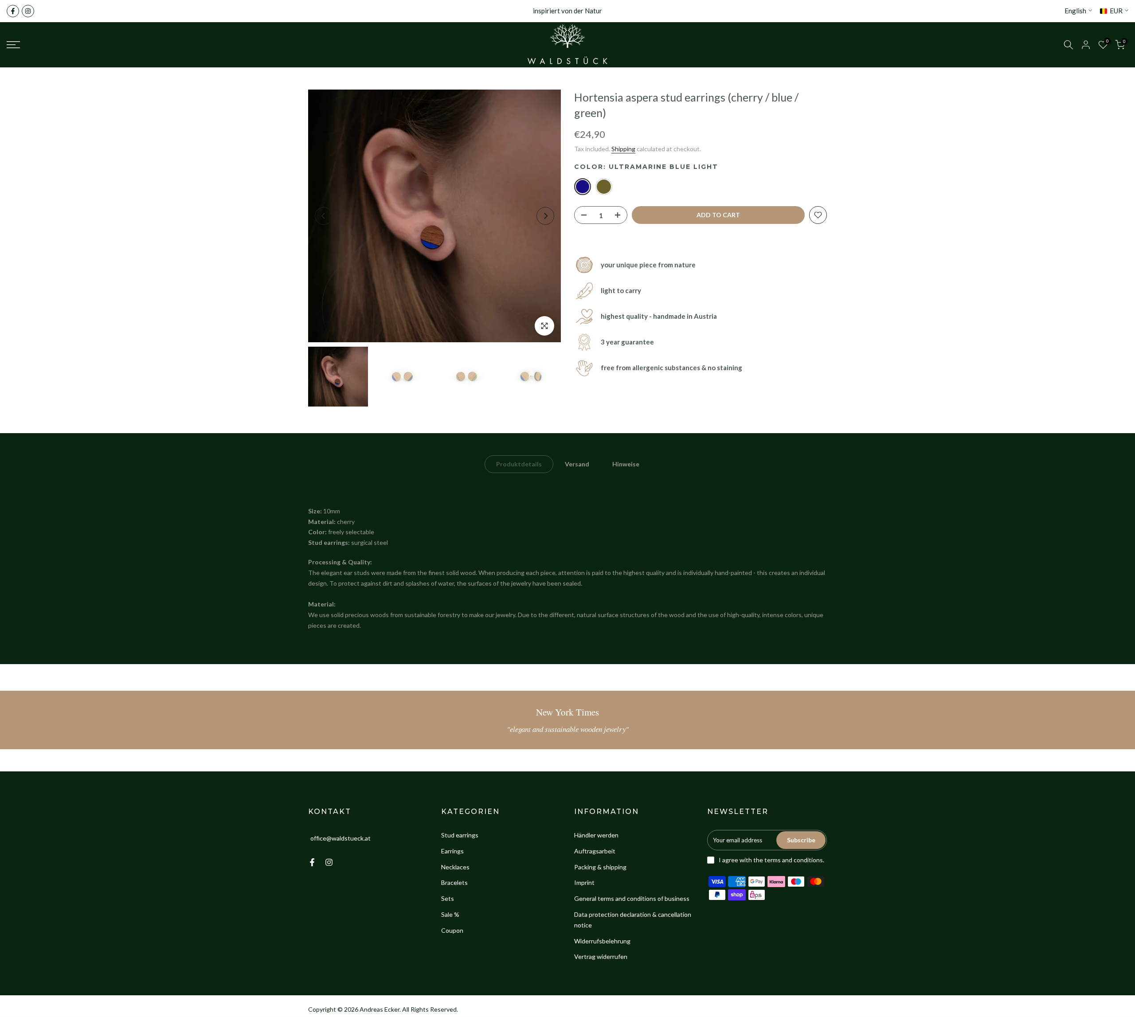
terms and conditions (793, 860)
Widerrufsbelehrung (602, 941)
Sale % (450, 914)
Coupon (452, 930)
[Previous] (324, 216)
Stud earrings (459, 835)
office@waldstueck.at (340, 838)
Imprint (584, 882)
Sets (447, 898)
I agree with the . (771, 860)
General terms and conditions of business (631, 898)
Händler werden (596, 835)
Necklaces (455, 867)
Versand (577, 464)
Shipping (623, 149)
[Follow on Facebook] (13, 11)
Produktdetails (519, 464)
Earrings (452, 851)
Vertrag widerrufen (600, 956)
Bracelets (454, 882)
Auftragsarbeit (594, 851)
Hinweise (625, 464)
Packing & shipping (600, 867)
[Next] (545, 216)
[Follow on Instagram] (28, 11)
